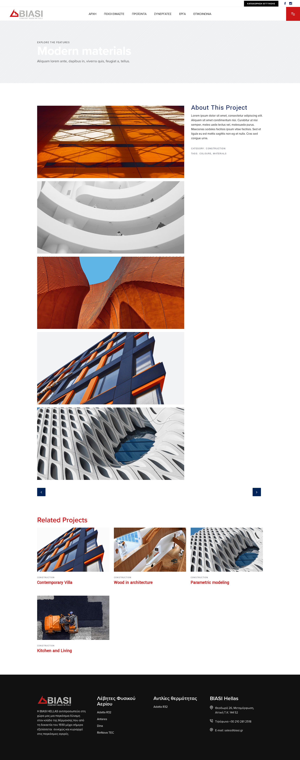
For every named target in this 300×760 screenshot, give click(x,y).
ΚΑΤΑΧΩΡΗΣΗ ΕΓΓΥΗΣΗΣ (261, 3)
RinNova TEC (105, 732)
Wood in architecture (133, 582)
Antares (102, 719)
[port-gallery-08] (110, 218)
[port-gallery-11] (110, 445)
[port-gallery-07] (110, 143)
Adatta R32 (104, 712)
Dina (100, 726)
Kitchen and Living (54, 651)
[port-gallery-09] (110, 369)
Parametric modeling (210, 582)
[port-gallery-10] (110, 294)
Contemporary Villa (54, 582)
